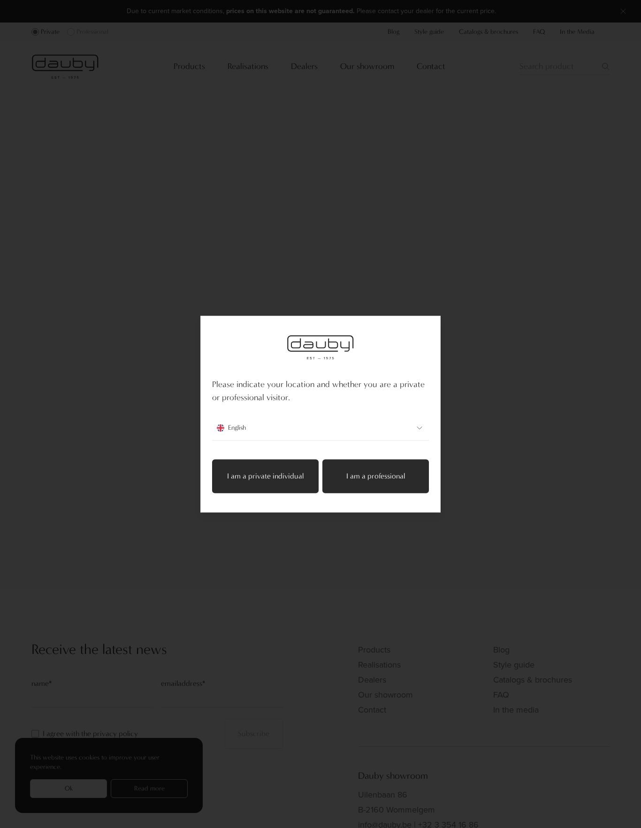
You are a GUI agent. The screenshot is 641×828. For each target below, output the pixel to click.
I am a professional (375, 475)
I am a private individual (265, 475)
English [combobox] (237, 428)
